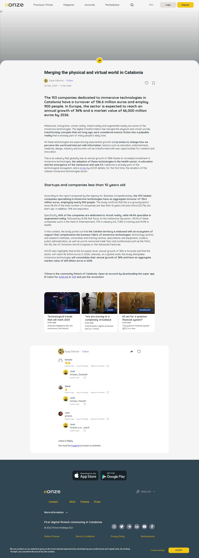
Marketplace (112, 4)
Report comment (98, 366)
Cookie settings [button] (157, 550)
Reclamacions (148, 536)
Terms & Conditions (85, 536)
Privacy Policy (118, 536)
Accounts (90, 4)
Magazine (68, 4)
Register (185, 5)
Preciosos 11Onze (43, 4)
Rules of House (51, 536)
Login (168, 5)
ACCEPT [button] (178, 550)
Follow (69, 80)
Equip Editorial (56, 80)
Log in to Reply (82, 366)
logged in (76, 445)
